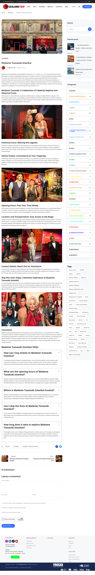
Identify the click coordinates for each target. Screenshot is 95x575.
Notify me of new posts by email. (11, 512)
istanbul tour (86, 327)
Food (71, 119)
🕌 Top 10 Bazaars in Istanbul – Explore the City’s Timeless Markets (84, 60)
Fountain (71, 316)
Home (28, 6)
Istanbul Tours (74, 182)
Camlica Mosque (83, 300)
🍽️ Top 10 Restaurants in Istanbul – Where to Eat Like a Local (84, 48)
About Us (50, 6)
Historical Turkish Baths (77, 137)
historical (71, 323)
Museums (10, 12)
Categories (71, 84)
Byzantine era (72, 300)
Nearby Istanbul (74, 204)
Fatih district (85, 312)
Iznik (70, 331)
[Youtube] (16, 541)
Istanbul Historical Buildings (78, 170)
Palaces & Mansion (75, 210)
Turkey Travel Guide (75, 244)
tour (82, 350)
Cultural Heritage (73, 308)
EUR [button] (74, 6)
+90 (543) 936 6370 (9, 1)
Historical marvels (81, 323)
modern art (71, 335)
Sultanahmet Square (82, 347)
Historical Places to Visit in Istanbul (77, 131)
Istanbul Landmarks (75, 176)
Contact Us (59, 6)
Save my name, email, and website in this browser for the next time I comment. (24, 503)
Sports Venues (74, 227)
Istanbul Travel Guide (76, 187)
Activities (42, 6)
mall (76, 331)
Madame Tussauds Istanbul (30, 446)
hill (86, 320)
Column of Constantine (81, 304)
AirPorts (72, 90)
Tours (34, 6)
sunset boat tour (73, 350)
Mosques (72, 193)
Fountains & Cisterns (76, 124)
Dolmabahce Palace (74, 312)
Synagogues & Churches (76, 232)
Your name (4, 494)
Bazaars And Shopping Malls (78, 96)
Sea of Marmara (82, 343)
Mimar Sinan (83, 331)
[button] (79, 6)
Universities (73, 255)
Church (70, 304)
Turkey (72, 238)
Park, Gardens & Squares (76, 215)
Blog (66, 6)
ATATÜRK (82, 270)
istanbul (16, 446)
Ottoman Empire (73, 339)
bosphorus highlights (74, 285)
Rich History (72, 343)
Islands (72, 159)
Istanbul (34, 74)
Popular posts (72, 39)
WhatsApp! (87, 6)
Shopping (71, 347)
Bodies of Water (74, 102)
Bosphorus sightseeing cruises (76, 289)
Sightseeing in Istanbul (76, 221)
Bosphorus (83, 277)
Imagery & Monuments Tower (78, 154)
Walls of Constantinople (74, 354)
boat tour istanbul (73, 277)
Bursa (86, 297)
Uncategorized (74, 249)
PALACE (82, 339)
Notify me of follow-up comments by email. (14, 508)
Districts (72, 113)
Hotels (72, 142)
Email (34, 494)
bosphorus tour (72, 293)
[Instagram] (6, 541)
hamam (80, 320)
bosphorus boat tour (74, 281)
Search (70, 23)
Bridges (72, 107)
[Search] (90, 29)
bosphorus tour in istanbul (75, 297)
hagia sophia (72, 320)
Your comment (5, 480)
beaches (78, 273)
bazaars (71, 273)
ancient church (72, 270)
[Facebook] (10, 541)
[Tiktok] (13, 541)
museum (88, 335)
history (42, 74)
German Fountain (81, 316)
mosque (80, 335)
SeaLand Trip (10, 67)
